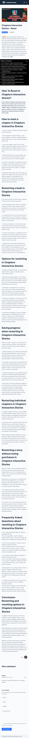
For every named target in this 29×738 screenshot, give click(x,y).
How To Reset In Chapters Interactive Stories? (12, 63)
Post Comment (6, 729)
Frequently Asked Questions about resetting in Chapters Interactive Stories (13, 80)
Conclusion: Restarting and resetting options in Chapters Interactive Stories (13, 83)
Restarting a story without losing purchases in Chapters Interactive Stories (12, 76)
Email (4, 702)
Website (5, 706)
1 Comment (11, 32)
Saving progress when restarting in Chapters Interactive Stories (12, 70)
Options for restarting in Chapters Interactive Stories (14, 68)
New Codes (4, 32)
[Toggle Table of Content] (26, 61)
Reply (25, 677)
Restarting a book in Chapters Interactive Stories (13, 66)
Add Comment (6, 711)
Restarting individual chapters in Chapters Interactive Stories (14, 73)
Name (4, 697)
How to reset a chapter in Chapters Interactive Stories (14, 64)
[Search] (26, 2)
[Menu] (24, 2)
